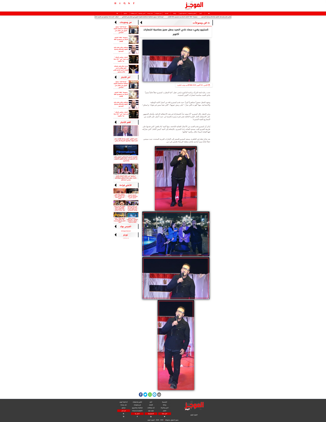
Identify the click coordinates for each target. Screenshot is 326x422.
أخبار (201, 13)
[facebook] (134, 3)
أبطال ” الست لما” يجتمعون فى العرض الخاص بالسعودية (127, 17)
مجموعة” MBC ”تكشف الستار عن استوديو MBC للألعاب (207, 17)
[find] (124, 3)
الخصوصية (151, 413)
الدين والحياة (142, 13)
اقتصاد (166, 13)
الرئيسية (164, 402)
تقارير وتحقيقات (192, 13)
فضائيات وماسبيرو (137, 408)
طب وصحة (150, 13)
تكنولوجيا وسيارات (137, 411)
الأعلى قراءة (126, 185)
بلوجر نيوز (151, 411)
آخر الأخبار (125, 77)
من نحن (123, 411)
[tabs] (115, 3)
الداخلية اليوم (182, 13)
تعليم (164, 411)
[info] (120, 3)
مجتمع (125, 13)
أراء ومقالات (133, 13)
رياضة (174, 13)
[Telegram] (154, 394)
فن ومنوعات (158, 13)
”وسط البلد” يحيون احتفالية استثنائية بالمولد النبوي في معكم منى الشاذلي (167, 17)
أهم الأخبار (125, 122)
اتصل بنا (137, 413)
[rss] (129, 3)
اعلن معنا (164, 413)
